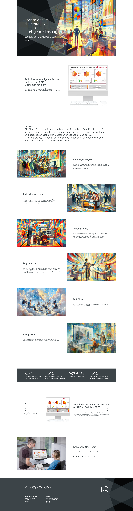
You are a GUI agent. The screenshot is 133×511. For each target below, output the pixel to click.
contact (75, 460)
